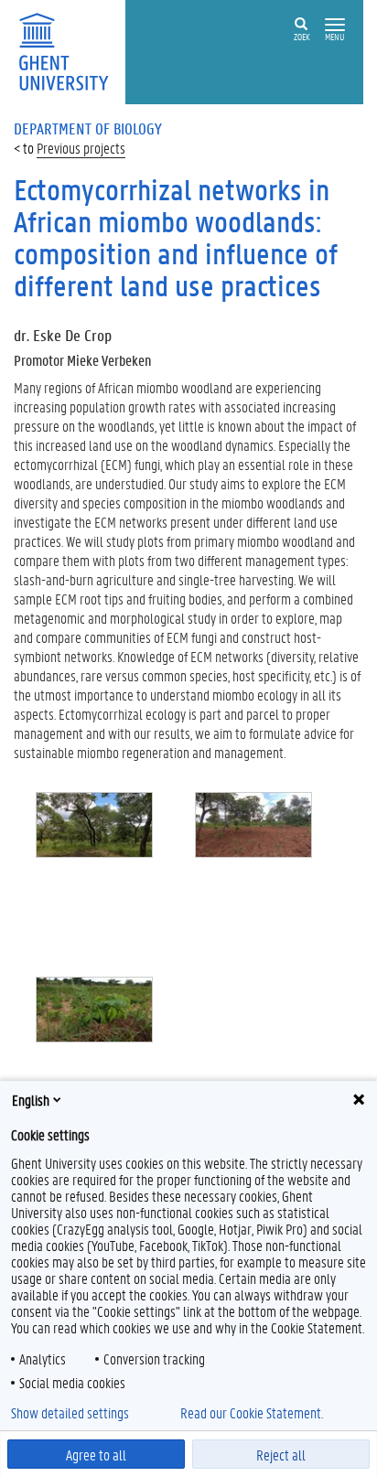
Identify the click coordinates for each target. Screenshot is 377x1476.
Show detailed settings (70, 1413)
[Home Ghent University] (69, 49)
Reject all (281, 1454)
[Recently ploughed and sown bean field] (254, 869)
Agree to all (96, 1454)
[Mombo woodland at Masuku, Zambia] (95, 869)
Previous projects (81, 147)
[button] (335, 25)
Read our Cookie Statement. (251, 1413)
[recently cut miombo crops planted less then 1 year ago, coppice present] (95, 1054)
